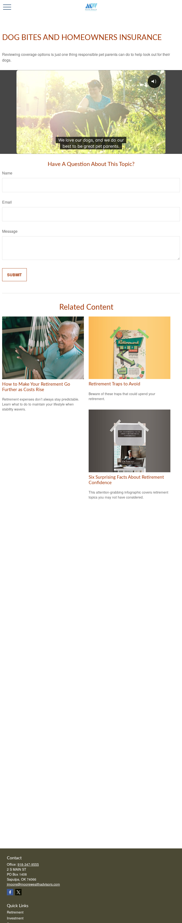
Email (7, 202)
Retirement (15, 912)
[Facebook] (10, 892)
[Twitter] (18, 892)
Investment (15, 918)
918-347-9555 (28, 864)
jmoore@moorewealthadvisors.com (33, 884)
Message (10, 231)
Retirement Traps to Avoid (114, 384)
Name (7, 173)
